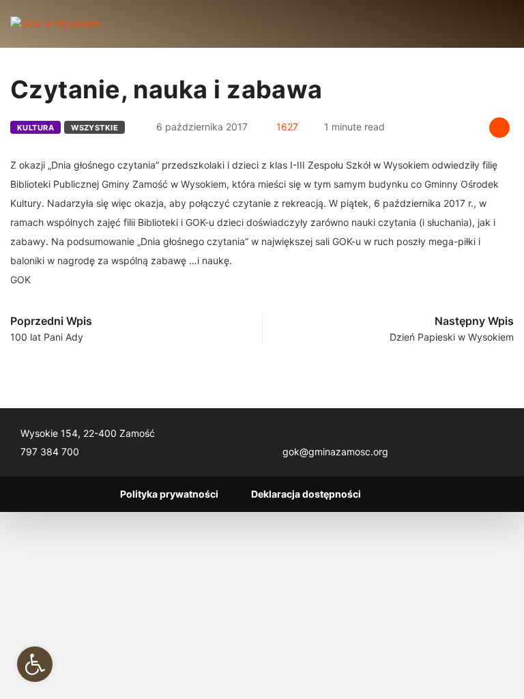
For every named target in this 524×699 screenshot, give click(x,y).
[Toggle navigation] (122, 24)
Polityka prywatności (169, 494)
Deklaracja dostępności (306, 494)
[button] (35, 664)
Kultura (35, 127)
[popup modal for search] (491, 24)
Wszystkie (94, 127)
